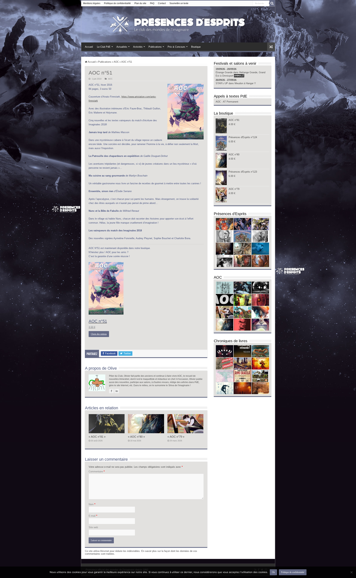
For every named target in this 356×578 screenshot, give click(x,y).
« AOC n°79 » (175, 436)
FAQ (152, 3)
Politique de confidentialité (117, 3)
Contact (162, 3)
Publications (155, 46)
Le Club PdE (104, 46)
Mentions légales (91, 3)
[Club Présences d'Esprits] (178, 23)
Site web (93, 527)
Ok (273, 572)
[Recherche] (272, 3)
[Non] (351, 572)
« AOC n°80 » (136, 436)
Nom (92, 504)
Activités (138, 46)
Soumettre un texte (178, 3)
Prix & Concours (176, 46)
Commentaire (97, 471)
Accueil (89, 46)
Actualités (121, 46)
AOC (116, 61)
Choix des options (99, 334)
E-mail (93, 515)
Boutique (196, 46)
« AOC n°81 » (97, 436)
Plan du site (140, 3)
